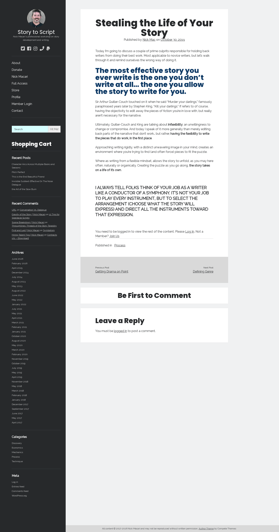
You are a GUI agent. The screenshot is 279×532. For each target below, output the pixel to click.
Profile (16, 97)
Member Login (22, 104)
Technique (17, 461)
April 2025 (17, 268)
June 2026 (17, 259)
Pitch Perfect (18, 172)
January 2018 (19, 399)
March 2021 (18, 322)
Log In (189, 231)
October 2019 (18, 363)
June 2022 (17, 295)
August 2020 (19, 340)
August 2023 (18, 281)
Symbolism (49, 230)
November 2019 (20, 359)
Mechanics (17, 452)
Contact (17, 110)
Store (15, 90)
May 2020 (17, 345)
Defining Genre (203, 271)
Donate (17, 70)
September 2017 (20, 409)
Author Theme (206, 528)
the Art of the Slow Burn (24, 189)
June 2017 (17, 413)
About (16, 63)
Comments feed (20, 491)
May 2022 (17, 299)
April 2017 (17, 422)
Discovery (17, 443)
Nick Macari (20, 76)
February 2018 (19, 395)
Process (16, 456)
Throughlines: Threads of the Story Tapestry (34, 225)
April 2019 (17, 377)
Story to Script (36, 32)
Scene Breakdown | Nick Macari (28, 222)
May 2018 (17, 386)
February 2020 (20, 354)
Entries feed (18, 486)
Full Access (20, 83)
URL (14, 210)
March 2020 (18, 349)
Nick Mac (149, 39)
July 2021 (17, 309)
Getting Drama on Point (111, 271)
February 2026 (19, 263)
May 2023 (17, 286)
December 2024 (20, 272)
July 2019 (17, 368)
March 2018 (18, 390)
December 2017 (20, 404)
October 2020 (19, 336)
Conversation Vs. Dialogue (33, 210)
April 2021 (17, 318)
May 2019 (17, 372)
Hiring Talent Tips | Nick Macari (28, 235)
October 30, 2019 (173, 39)
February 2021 (19, 327)
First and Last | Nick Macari (25, 230)
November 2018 (20, 381)
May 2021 (17, 313)
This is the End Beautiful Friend (28, 176)
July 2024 (17, 277)
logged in (120, 331)
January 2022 (19, 304)
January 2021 (19, 331)
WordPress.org (19, 495)
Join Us (114, 236)
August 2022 (19, 290)
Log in (15, 482)
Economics (17, 447)
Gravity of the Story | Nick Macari (28, 214)
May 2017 (17, 418)
